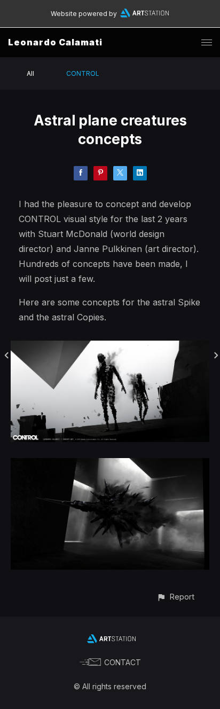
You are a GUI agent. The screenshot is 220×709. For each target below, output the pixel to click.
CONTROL (82, 73)
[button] (175, 597)
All (30, 73)
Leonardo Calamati (55, 42)
